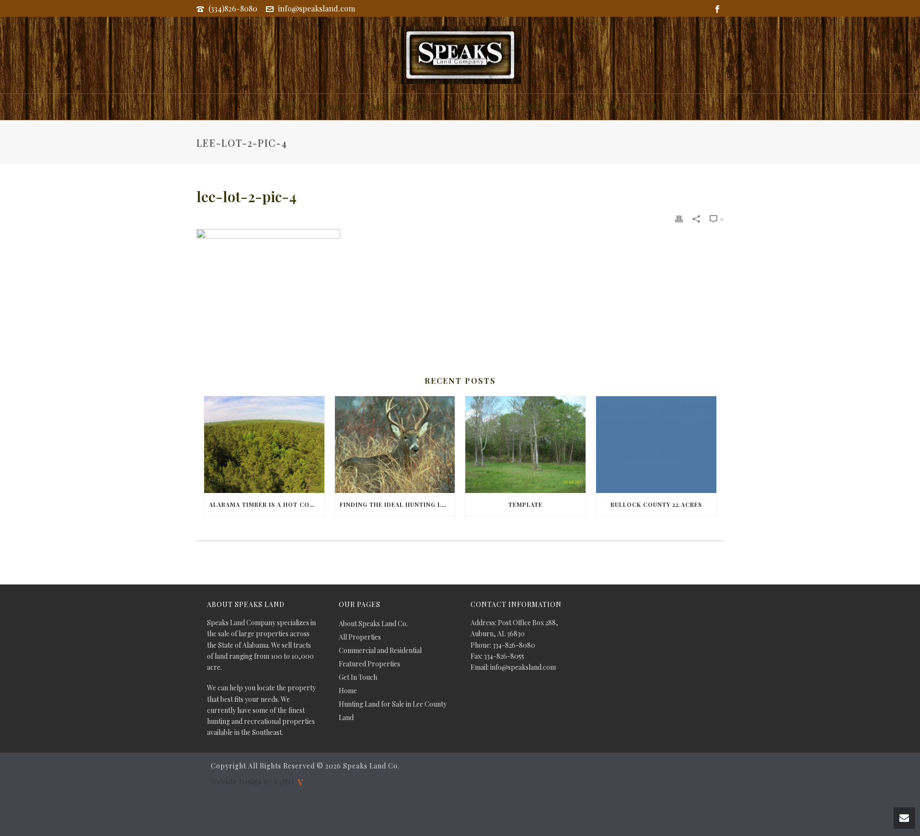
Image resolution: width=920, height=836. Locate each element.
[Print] (679, 218)
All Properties (360, 637)
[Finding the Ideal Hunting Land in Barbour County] (395, 444)
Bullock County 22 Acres (656, 504)
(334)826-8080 (232, 8)
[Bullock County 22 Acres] (656, 444)
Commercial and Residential (377, 106)
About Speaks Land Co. (509, 106)
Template (525, 504)
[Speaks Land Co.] (460, 55)
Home (348, 691)
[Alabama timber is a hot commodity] (264, 444)
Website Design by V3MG (253, 781)
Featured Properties (369, 664)
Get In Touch (606, 106)
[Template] (525, 444)
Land (284, 106)
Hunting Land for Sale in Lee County (393, 704)
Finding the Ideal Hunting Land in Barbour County (397, 504)
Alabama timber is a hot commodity (266, 504)
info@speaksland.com (316, 8)
